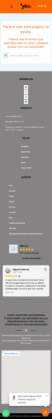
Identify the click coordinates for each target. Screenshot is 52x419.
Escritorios (25, 146)
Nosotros (12, 191)
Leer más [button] (9, 292)
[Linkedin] (26, 101)
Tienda (11, 196)
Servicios (12, 207)
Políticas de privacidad (17, 223)
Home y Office (26, 168)
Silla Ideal (12, 228)
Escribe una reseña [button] (31, 258)
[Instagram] (26, 92)
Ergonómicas (25, 152)
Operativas (25, 157)
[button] (11, 6)
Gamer (23, 163)
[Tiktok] (26, 97)
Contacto (12, 212)
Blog (10, 218)
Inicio (11, 186)
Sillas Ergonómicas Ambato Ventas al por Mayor (26, 234)
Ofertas (11, 202)
